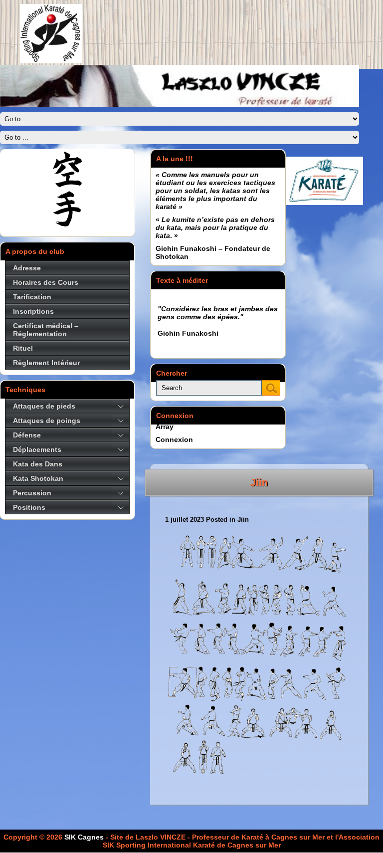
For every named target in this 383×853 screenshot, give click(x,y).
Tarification (32, 297)
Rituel (23, 348)
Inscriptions (33, 311)
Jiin (259, 482)
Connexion (174, 439)
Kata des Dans (37, 464)
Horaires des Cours (45, 282)
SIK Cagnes (84, 837)
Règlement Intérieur (46, 363)
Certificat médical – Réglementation (45, 330)
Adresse (27, 268)
